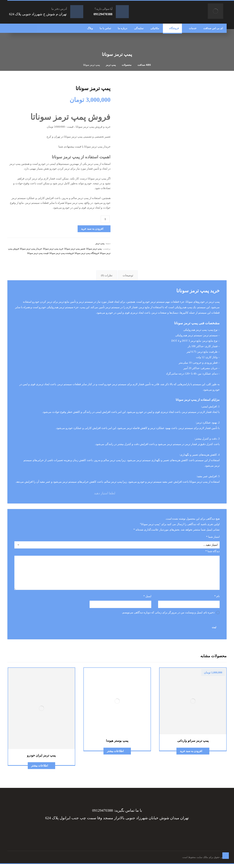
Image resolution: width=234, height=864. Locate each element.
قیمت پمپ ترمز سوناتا (37, 253)
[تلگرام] (27, 28)
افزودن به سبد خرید (92, 228)
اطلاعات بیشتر (115, 751)
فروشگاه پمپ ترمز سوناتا (87, 253)
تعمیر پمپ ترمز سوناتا (74, 248)
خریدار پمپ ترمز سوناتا (31, 248)
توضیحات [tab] (128, 275)
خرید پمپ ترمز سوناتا (53, 248)
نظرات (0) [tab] (106, 275)
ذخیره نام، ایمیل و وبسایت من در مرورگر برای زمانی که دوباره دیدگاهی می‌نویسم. (168, 612)
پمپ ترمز (99, 243)
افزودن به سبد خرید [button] (191, 751)
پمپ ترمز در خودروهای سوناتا (203, 301)
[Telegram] (127, 830)
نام (217, 596)
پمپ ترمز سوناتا (94, 248)
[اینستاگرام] (20, 28)
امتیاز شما (213, 536)
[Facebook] (134, 830)
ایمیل (147, 596)
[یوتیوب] (13, 28)
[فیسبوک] (33, 28)
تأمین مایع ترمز (67, 301)
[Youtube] (99, 830)
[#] (120, 830)
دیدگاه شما (212, 551)
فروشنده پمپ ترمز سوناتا (62, 253)
